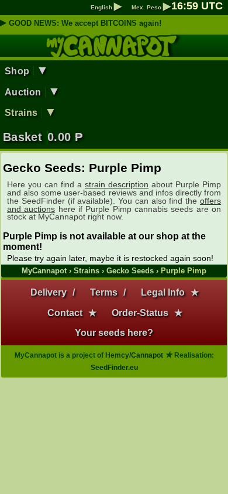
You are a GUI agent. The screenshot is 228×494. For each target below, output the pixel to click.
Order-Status (140, 313)
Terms (104, 292)
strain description (116, 184)
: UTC (197, 6)
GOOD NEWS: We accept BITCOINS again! (85, 23)
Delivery (48, 292)
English (106, 7)
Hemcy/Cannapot (134, 355)
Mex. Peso (151, 7)
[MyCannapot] (114, 51)
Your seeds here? (114, 333)
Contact (64, 313)
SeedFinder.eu (114, 367)
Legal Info (163, 292)
